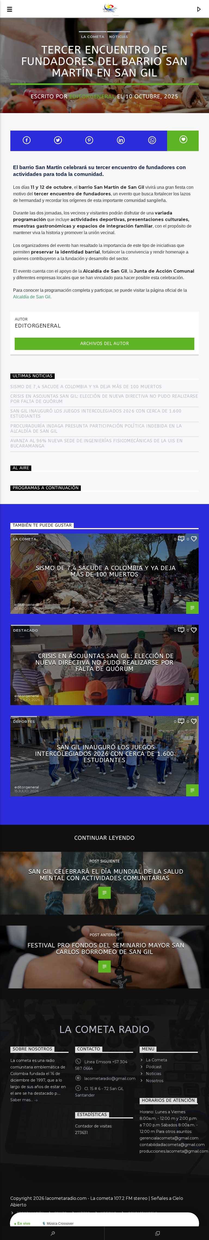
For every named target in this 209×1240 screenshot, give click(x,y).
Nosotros (154, 1080)
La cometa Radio (104, 1030)
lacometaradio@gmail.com (110, 1078)
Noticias (118, 36)
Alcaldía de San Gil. (32, 296)
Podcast (154, 1066)
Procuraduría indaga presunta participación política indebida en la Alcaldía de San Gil (96, 428)
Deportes (24, 721)
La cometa (92, 36)
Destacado (25, 630)
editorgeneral (92, 96)
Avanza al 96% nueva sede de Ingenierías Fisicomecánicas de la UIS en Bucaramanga (96, 443)
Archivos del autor (104, 343)
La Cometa (156, 1060)
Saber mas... (22, 1099)
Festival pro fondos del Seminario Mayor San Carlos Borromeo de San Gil (106, 949)
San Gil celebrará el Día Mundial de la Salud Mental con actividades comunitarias (106, 875)
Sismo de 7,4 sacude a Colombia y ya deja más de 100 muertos (86, 386)
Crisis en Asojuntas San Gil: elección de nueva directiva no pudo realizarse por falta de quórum (104, 399)
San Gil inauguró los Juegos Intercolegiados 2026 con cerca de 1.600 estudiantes (96, 413)
